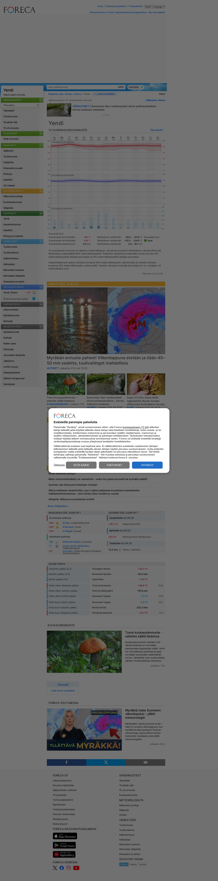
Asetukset (114, 465)
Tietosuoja (59, 464)
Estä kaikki (81, 465)
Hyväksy (147, 465)
